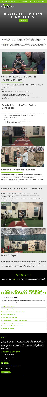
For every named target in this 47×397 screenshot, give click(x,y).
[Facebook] (2, 363)
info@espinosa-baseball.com (9, 1)
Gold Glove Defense (5, 368)
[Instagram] (5, 363)
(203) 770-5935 (24, 1)
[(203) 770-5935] (19, 1)
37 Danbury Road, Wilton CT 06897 (38, 1)
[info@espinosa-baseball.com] (2, 1)
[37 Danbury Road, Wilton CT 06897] (30, 1)
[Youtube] (7, 363)
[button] (44, 6)
